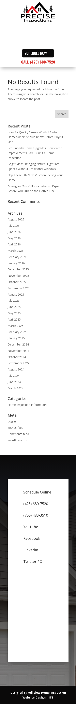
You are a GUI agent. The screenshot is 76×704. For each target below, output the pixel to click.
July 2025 (13, 300)
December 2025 (18, 269)
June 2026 (14, 232)
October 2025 (17, 282)
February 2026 (17, 257)
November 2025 (18, 275)
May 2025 (14, 313)
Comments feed (18, 434)
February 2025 (17, 332)
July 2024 (13, 376)
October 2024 (17, 357)
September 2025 (18, 288)
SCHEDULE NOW (36, 53)
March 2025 (15, 326)
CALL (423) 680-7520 (38, 62)
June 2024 (14, 382)
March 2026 (15, 251)
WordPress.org (17, 440)
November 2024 (18, 351)
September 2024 (18, 363)
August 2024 (16, 369)
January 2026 (16, 263)
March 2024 (15, 388)
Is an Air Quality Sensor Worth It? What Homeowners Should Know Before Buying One (35, 137)
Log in (12, 421)
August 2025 (16, 294)
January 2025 (16, 338)
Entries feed (15, 428)
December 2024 (18, 344)
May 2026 (14, 238)
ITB (51, 697)
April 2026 (14, 244)
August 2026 (16, 219)
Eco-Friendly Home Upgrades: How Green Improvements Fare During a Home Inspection (35, 153)
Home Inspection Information (27, 405)
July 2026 (13, 226)
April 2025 (14, 319)
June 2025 (14, 307)
